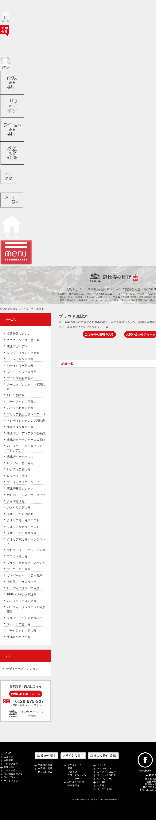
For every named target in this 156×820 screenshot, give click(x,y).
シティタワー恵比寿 (20, 365)
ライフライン (11, 777)
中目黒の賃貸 (45, 768)
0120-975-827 (29, 701)
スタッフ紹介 (11, 763)
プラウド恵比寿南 (18, 569)
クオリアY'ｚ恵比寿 (20, 514)
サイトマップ (11, 780)
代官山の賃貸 (45, 771)
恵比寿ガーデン (17, 346)
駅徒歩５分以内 (76, 782)
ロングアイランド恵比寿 (23, 352)
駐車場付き (73, 785)
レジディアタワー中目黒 (23, 588)
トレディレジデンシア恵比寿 (26, 420)
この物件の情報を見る (99, 334)
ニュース (8, 756)
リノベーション (105, 789)
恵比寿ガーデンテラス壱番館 (26, 433)
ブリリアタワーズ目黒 (21, 371)
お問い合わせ (11, 767)
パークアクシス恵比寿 (21, 630)
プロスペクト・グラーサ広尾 (26, 550)
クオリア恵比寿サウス (21, 533)
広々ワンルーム (105, 778)
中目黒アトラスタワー (21, 581)
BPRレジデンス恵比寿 (22, 594)
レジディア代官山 (18, 475)
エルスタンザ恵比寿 (20, 427)
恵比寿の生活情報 (18, 637)
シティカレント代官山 (21, 359)
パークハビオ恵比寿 (20, 407)
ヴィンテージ (75, 778)
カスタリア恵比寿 (18, 507)
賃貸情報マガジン (18, 333)
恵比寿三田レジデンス (21, 488)
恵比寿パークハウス (20, 456)
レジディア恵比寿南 (20, 463)
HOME (7, 753)
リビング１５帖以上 (107, 775)
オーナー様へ (11, 770)
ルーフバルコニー (106, 771)
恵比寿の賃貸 (45, 765)
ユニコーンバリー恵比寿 (23, 340)
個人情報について (13, 774)
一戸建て (102, 785)
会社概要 (8, 760)
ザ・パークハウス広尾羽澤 (24, 575)
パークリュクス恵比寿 (21, 600)
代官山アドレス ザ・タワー (26, 494)
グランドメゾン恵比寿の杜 (24, 617)
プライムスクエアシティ (23, 482)
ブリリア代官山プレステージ (26, 414)
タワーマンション (77, 775)
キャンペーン (104, 768)
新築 (70, 768)
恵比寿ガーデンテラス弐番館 (26, 439)
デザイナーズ (75, 765)
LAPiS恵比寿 (15, 395)
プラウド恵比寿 (17, 556)
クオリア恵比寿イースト (23, 526)
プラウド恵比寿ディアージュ (26, 562)
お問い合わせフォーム (25, 693)
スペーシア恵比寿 (18, 624)
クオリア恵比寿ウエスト (23, 520)
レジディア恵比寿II (19, 469)
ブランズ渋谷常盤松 (20, 378)
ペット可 (102, 765)
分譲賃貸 (72, 771)
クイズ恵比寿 (16, 501)
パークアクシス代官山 (21, 401)
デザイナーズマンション (22, 668)
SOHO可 (101, 782)
